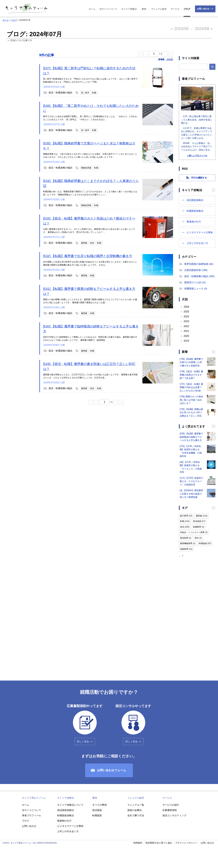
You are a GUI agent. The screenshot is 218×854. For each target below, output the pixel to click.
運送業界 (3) (185, 538)
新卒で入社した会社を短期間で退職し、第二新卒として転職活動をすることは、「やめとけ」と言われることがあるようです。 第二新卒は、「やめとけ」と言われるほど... (90, 118)
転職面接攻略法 (195, 210)
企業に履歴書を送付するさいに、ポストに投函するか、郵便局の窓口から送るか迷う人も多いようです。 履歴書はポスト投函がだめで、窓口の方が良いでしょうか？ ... (89, 230)
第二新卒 (85, 93)
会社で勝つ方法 (135, 815)
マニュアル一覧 (135, 804)
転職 (94, 93)
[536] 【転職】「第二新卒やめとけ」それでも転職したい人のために (91, 108)
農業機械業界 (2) (187, 543)
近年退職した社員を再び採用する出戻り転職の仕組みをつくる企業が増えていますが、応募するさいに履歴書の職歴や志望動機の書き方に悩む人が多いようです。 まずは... (90, 263)
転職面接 (97, 815)
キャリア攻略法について (70, 804)
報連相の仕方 (194, 221)
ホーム (92, 9)
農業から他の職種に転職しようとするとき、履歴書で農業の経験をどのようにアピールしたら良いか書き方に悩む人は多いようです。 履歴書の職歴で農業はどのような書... (90, 301)
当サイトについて (108, 9)
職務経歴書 (86, 168)
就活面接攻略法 (195, 200)
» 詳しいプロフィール (197, 155)
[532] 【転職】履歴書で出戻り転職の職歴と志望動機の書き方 (87, 256)
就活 (92, 243)
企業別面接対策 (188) (195, 270)
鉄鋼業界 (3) (198, 527)
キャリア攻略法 (129, 9)
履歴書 (84, 243)
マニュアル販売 (159, 9)
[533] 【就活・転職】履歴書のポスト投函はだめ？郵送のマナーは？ (89, 221)
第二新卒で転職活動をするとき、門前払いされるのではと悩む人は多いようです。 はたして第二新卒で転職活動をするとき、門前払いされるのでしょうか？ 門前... (90, 80)
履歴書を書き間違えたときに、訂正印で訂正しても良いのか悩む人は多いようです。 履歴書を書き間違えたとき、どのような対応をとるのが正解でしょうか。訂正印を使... (90, 376)
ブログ (187, 9)
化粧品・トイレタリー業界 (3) (194, 532)
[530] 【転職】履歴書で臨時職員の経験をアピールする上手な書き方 (91, 329)
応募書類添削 (169, 810)
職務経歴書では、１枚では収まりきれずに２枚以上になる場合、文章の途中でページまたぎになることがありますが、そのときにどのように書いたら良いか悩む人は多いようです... (90, 155)
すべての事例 (99, 804)
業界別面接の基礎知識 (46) (198, 264)
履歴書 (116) (201, 516)
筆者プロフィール (31, 815)
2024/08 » (204, 28)
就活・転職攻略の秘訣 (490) (199, 276)
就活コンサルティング (174, 815)
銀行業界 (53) (186, 516)
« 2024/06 (180, 28)
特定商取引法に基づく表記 (158, 843)
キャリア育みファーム (34, 797)
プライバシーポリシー (186, 843)
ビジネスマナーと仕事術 (200, 232)
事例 (144, 9)
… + (181, 555)
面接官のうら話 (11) (195, 282)
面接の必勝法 (134, 810)
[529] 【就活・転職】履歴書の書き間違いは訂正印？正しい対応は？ (89, 366)
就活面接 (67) (199, 521)
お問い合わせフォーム (111, 770)
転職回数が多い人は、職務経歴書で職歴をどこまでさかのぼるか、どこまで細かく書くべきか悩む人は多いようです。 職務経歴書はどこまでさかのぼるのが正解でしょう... (90, 193)
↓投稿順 (169, 59)
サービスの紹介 (170, 804)
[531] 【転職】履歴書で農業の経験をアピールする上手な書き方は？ (89, 291)
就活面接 (97, 810)
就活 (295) (185, 527)
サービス (175, 9)
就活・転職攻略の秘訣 (60, 92)
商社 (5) (198, 538)
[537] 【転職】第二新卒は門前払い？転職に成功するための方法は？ (89, 70)
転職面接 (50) (205, 543)
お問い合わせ (203, 9)
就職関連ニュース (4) (195, 288)
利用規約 (137, 843)
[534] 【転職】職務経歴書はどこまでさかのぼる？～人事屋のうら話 (91, 183)
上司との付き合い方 (197, 243)
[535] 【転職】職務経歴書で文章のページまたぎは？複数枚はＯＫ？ (89, 146)
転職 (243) (185, 521)
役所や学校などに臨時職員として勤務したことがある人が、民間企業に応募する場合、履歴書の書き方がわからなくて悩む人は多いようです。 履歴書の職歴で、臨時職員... (90, 338)
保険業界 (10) (186, 549)
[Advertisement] (18, 110)
